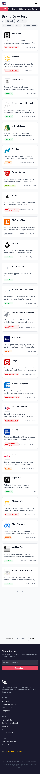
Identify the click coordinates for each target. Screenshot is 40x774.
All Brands (10, 21)
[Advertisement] (20, 613)
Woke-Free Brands (9, 704)
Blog (3, 729)
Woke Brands (7, 707)
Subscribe (19, 668)
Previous (9, 639)
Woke (18, 25)
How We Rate (7, 720)
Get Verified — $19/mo (14, 751)
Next (32, 639)
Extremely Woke (30, 25)
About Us (5, 726)
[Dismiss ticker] (38, 9)
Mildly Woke (8, 25)
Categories (6, 711)
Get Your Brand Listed (10, 723)
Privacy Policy (7, 745)
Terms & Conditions (9, 742)
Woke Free (21, 21)
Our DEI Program (8, 732)
